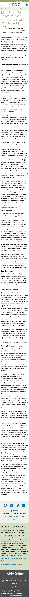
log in (26, 1)
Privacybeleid (16, 581)
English (4, 516)
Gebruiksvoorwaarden (7, 581)
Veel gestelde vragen (22, 578)
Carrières (14, 583)
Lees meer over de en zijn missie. (11, 564)
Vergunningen (23, 581)
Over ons (5, 578)
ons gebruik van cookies (16, 595)
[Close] (26, 590)
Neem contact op (12, 578)
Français (23, 516)
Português (14, 519)
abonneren (19, 1)
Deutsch (10, 516)
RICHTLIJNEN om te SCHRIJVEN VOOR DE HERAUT (14, 580)
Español (16, 516)
